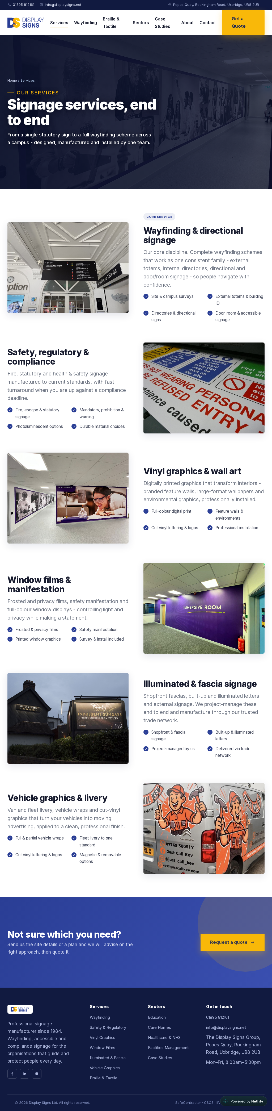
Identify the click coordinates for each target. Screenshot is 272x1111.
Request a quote (229, 942)
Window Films (102, 1047)
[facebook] (12, 1074)
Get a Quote (239, 22)
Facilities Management (168, 1047)
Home (12, 80)
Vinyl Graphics (102, 1037)
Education (157, 1017)
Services (59, 22)
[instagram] (36, 1074)
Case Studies (162, 22)
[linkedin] (24, 1074)
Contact (207, 22)
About (187, 22)
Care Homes (159, 1027)
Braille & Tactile (111, 22)
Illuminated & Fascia (108, 1057)
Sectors (141, 22)
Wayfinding (85, 22)
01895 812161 (23, 4)
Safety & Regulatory (108, 1027)
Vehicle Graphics (105, 1068)
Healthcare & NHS (164, 1037)
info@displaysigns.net (63, 4)
